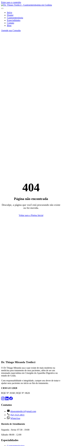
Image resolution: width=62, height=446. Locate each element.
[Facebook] (11, 399)
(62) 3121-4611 (17, 415)
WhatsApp (15, 418)
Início (9, 12)
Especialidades (13, 20)
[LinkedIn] (7, 399)
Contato (10, 23)
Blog (9, 25)
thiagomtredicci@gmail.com (23, 411)
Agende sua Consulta (11, 30)
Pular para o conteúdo (11, 2)
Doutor (10, 15)
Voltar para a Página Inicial (31, 215)
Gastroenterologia (15, 17)
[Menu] (2, 8)
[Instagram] (3, 399)
